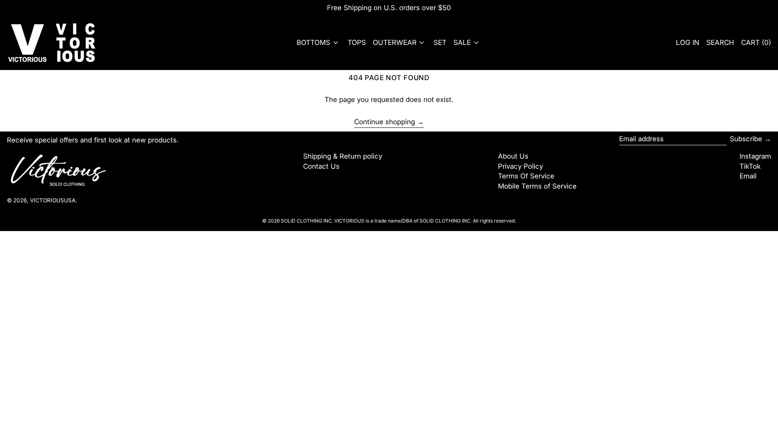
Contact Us (321, 166)
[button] (720, 43)
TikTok (750, 166)
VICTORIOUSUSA (52, 200)
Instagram (755, 156)
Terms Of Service (526, 176)
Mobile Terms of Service (537, 186)
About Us (513, 156)
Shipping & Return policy (342, 156)
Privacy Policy (520, 166)
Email (748, 176)
